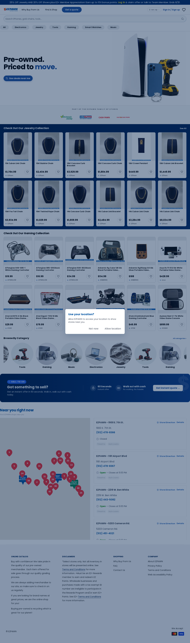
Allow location (113, 328)
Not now (93, 328)
